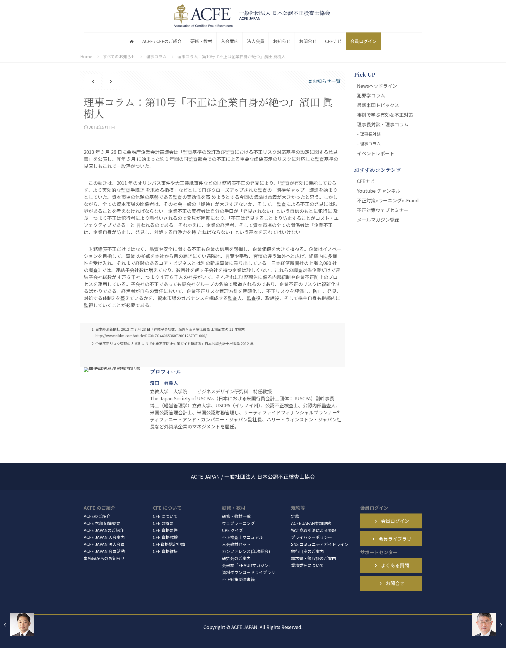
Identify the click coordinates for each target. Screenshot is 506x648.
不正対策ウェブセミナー (382, 209)
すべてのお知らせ (119, 56)
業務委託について (307, 565)
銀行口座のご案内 (307, 551)
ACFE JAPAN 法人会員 (104, 544)
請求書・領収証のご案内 (313, 558)
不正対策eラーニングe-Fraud (388, 200)
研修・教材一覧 (236, 516)
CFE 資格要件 (165, 530)
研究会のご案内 (236, 558)
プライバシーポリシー (311, 537)
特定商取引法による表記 (313, 530)
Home (86, 56)
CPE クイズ (232, 530)
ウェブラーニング (238, 523)
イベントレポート (375, 153)
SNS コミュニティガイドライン (319, 544)
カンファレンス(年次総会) (246, 551)
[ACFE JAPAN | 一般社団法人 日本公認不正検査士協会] (253, 16)
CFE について (165, 516)
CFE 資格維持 (165, 551)
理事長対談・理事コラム (382, 124)
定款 (295, 516)
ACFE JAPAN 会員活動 (104, 551)
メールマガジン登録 (378, 219)
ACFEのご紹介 (97, 516)
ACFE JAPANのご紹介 (104, 530)
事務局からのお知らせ (104, 558)
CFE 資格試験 (165, 537)
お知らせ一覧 (326, 81)
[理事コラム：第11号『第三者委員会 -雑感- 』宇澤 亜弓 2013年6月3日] (489, 624)
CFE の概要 (163, 523)
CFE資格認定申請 (169, 544)
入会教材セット (236, 544)
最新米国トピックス (378, 104)
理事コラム (156, 56)
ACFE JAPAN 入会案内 (104, 537)
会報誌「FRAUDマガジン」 (247, 565)
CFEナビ (366, 181)
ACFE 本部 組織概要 (102, 523)
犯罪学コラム (371, 95)
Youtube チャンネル (378, 190)
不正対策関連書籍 (238, 579)
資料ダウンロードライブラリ (248, 572)
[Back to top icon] (478, 636)
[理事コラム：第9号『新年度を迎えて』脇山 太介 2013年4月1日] (17, 624)
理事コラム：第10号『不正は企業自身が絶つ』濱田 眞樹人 (231, 56)
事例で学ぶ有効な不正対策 (385, 114)
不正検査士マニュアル (242, 537)
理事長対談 (370, 134)
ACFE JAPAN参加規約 (311, 523)
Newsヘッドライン (377, 85)
